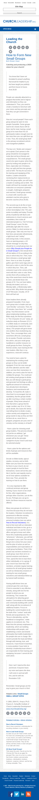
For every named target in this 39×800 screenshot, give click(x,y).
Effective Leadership (15, 778)
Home (5, 776)
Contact (24, 2)
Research (27, 780)
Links (33, 2)
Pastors (23, 778)
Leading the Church (32, 778)
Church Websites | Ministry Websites (15, 787)
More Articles (26, 720)
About (5, 2)
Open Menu (7, 29)
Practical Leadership (19, 780)
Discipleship (5, 778)
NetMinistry (30, 787)
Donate (29, 2)
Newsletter (11, 2)
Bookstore (18, 2)
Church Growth (8, 780)
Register (21, 776)
